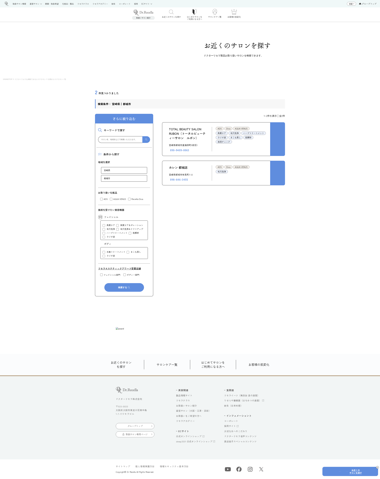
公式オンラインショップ (189, 436)
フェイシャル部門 (112, 274)
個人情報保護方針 (145, 466)
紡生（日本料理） (233, 405)
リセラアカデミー (185, 420)
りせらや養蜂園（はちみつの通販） (242, 400)
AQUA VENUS (119, 199)
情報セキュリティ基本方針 (174, 466)
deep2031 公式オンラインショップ (194, 441)
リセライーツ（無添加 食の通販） (242, 395)
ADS (106, 199)
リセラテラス (183, 400)
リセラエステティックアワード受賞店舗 (119, 268)
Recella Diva (137, 199)
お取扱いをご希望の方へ (189, 415)
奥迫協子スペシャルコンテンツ (240, 441)
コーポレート (231, 420)
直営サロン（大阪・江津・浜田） (193, 410)
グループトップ (369, 3)
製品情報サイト (184, 395)
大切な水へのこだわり (235, 431)
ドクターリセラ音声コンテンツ (240, 436)
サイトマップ (123, 466)
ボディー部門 (133, 274)
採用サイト (230, 426)
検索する (122, 287)
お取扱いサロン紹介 (186, 405)
